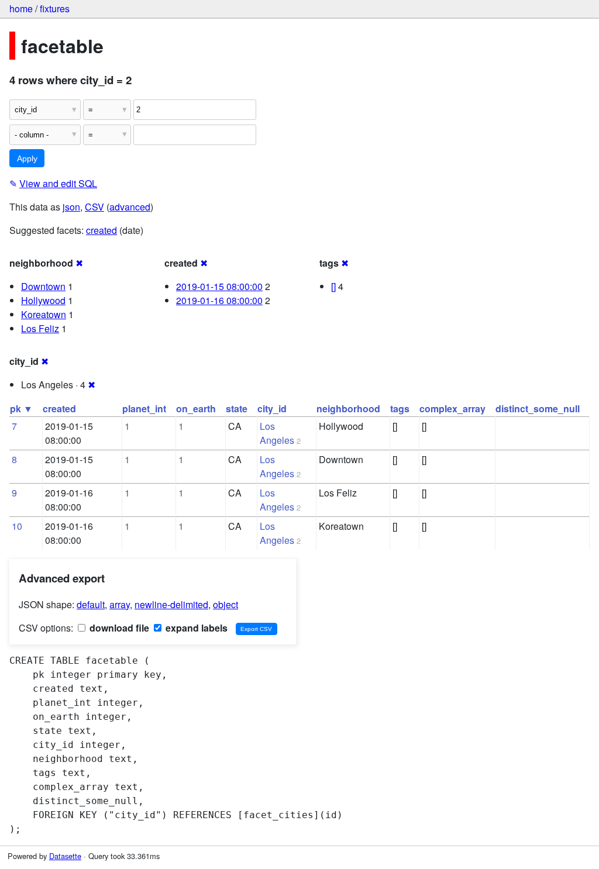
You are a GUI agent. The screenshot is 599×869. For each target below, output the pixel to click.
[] (333, 286)
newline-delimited (171, 604)
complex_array (452, 408)
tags (399, 408)
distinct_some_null (537, 408)
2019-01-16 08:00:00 (219, 300)
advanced (129, 206)
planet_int (144, 408)
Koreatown (43, 314)
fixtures (55, 8)
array (119, 604)
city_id (272, 408)
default (91, 604)
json (71, 206)
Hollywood (43, 300)
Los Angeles (277, 433)
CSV (94, 206)
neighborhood (348, 408)
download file (118, 627)
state (236, 408)
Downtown (43, 286)
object (225, 604)
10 (17, 526)
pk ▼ (21, 408)
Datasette (65, 855)
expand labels (195, 627)
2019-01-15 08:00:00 (219, 286)
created (101, 230)
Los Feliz (40, 328)
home (21, 8)
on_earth (196, 408)
